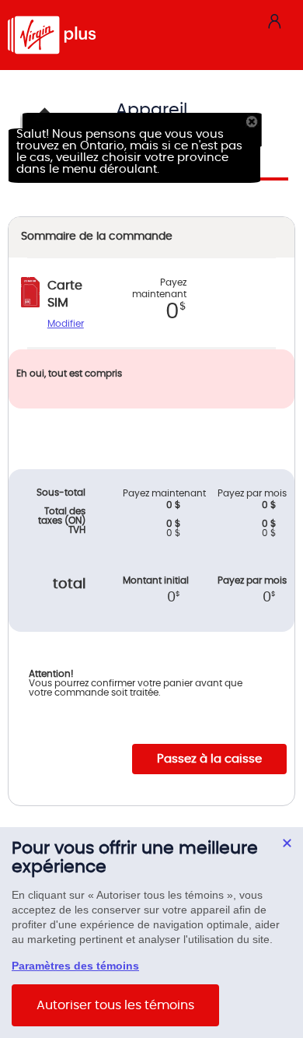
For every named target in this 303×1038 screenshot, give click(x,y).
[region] (151, 932)
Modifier (65, 323)
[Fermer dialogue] (287, 843)
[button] (254, 121)
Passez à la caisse (209, 759)
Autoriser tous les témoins (115, 1005)
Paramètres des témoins (75, 965)
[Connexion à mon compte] (274, 20)
